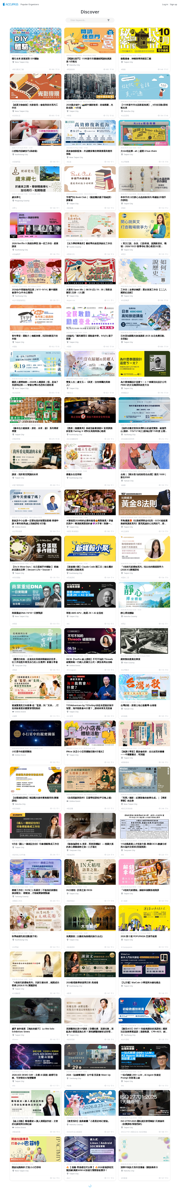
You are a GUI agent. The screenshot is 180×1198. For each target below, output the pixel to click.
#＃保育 (70, 716)
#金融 (69, 1085)
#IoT (69, 1178)
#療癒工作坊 (17, 901)
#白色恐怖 (16, 393)
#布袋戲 (124, 716)
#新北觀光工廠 (18, 69)
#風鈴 (123, 208)
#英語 (123, 254)
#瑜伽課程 (71, 854)
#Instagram (71, 670)
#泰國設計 (125, 393)
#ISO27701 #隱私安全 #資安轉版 (134, 1132)
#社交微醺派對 (72, 439)
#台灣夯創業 (17, 531)
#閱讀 (14, 670)
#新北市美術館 (126, 808)
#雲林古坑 (71, 254)
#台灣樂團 (125, 162)
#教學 (69, 993)
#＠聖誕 (15, 947)
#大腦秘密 (16, 993)
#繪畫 (123, 485)
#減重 (14, 716)
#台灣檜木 (125, 670)
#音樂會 (124, 1178)
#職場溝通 (16, 1132)
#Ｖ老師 (124, 901)
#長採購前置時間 (127, 439)
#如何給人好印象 (18, 854)
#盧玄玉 (70, 393)
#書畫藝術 (125, 762)
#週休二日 (125, 577)
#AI (68, 624)
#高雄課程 (71, 577)
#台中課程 (125, 1039)
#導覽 (69, 115)
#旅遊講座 (71, 947)
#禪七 (14, 208)
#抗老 (69, 162)
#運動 (14, 346)
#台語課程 (125, 115)
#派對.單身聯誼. (73, 531)
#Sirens (15, 1039)
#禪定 (123, 624)
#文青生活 (16, 115)
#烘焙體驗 (16, 577)
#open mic (71, 300)
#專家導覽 (16, 439)
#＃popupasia (126, 947)
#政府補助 (16, 808)
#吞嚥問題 (16, 162)
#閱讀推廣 (71, 69)
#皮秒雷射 (71, 1039)
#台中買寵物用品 (18, 300)
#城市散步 (71, 901)
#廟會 (123, 69)
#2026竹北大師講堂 (74, 1132)
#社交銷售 (125, 531)
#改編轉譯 (16, 254)
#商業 (14, 624)
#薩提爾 (70, 208)
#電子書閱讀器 (18, 485)
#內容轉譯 (125, 300)
